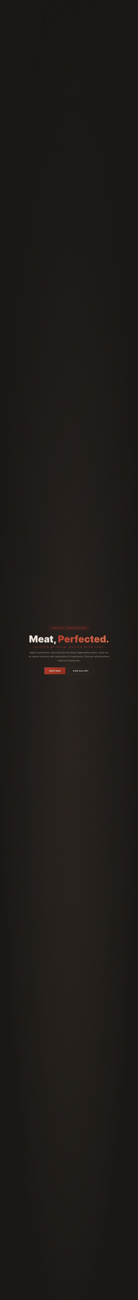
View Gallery (81, 671)
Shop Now (55, 671)
